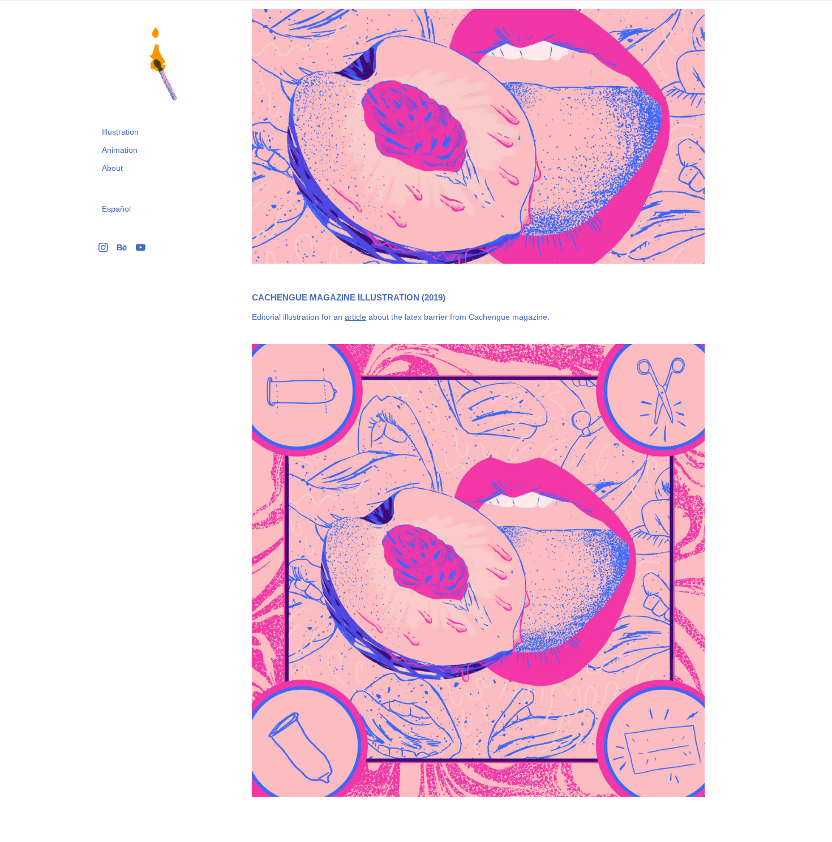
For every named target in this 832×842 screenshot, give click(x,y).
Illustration (120, 131)
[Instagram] (103, 247)
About (112, 168)
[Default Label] (122, 247)
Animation (120, 149)
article (355, 316)
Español (116, 208)
